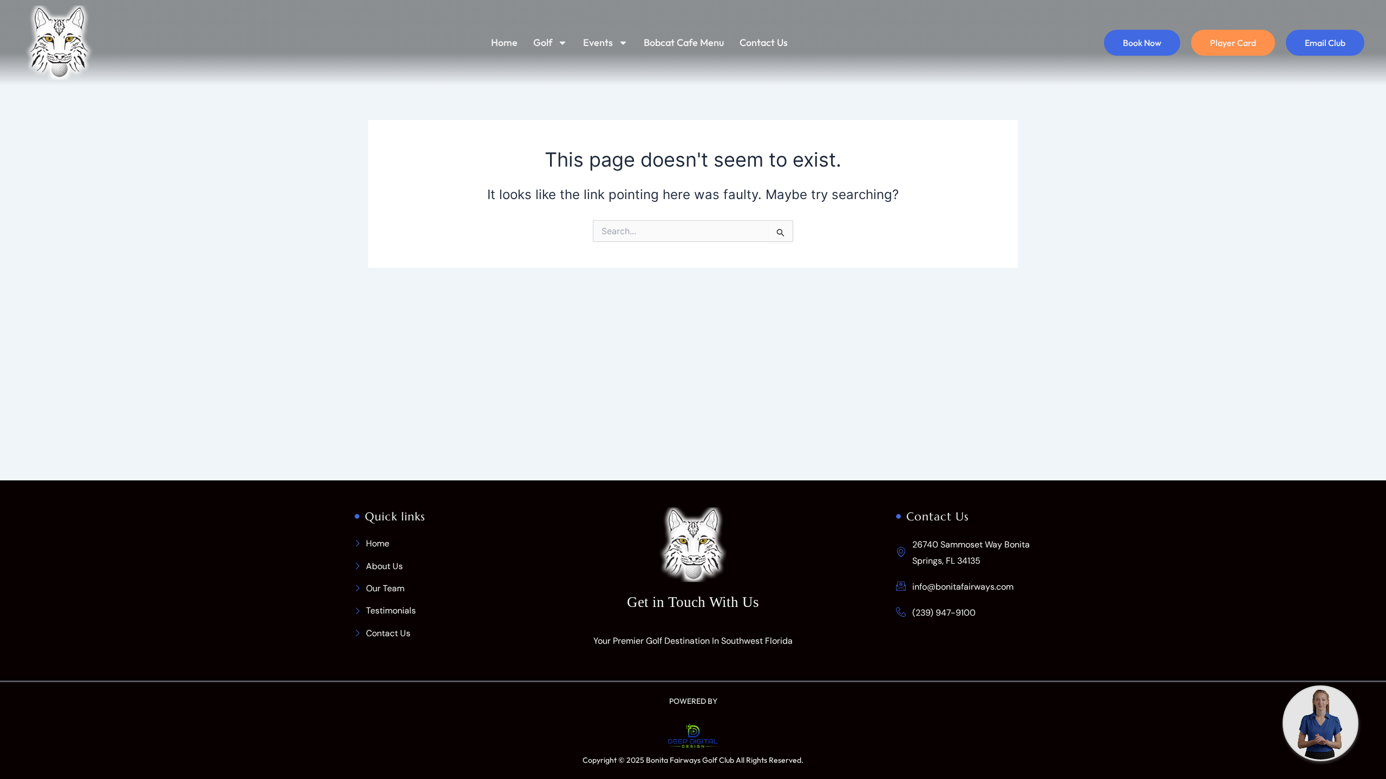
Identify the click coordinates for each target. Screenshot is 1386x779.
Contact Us (764, 42)
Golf (542, 42)
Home (504, 42)
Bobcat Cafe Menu (684, 42)
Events (598, 42)
